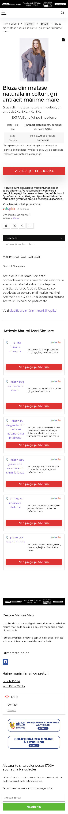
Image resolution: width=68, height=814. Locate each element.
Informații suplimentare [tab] (19, 244)
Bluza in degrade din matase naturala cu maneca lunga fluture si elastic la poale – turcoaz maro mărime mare (44, 431)
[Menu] (4, 13)
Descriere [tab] (11, 238)
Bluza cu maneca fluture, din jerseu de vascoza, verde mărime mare (44, 508)
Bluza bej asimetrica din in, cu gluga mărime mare (44, 390)
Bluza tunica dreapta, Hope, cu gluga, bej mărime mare (43, 351)
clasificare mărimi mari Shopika (32, 310)
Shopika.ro (23, 209)
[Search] (62, 13)
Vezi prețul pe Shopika (34, 171)
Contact (12, 704)
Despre (11, 710)
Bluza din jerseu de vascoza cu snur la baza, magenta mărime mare (43, 469)
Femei (29, 23)
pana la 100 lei (11, 681)
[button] (63, 39)
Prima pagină (11, 23)
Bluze (44, 23)
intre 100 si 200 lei (14, 686)
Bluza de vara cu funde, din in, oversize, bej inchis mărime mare (44, 547)
